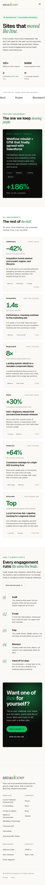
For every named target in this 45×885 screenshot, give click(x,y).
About (27, 801)
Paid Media (7, 831)
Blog (26, 811)
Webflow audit (8, 849)
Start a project (16, 729)
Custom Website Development (9, 801)
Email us (28, 849)
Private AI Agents (9, 811)
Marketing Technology (11, 821)
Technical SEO (8, 826)
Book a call (29, 855)
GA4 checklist (8, 855)
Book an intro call (16, 737)
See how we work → (14, 585)
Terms (13, 877)
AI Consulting (8, 806)
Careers (28, 816)
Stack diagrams (9, 860)
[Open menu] (39, 4)
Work (27, 806)
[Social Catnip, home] (10, 4)
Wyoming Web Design (11, 836)
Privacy (5, 877)
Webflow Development (8, 816)
